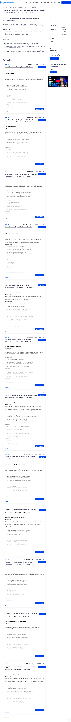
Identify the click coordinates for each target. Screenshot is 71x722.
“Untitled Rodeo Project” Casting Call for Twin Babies (21, 174)
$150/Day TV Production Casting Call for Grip (18, 562)
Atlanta (7, 176)
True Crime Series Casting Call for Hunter (17, 285)
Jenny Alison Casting (29, 392)
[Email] (66, 21)
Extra (22, 68)
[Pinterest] (59, 21)
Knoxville (8, 68)
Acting (30, 68)
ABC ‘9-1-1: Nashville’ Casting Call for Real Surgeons (21, 395)
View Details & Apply (39, 109)
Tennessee (12, 68)
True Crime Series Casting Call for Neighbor (18, 339)
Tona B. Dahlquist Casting (8, 12)
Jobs (6, 7)
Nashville (8, 397)
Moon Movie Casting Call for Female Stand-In (18, 227)
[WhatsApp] (63, 21)
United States (10, 7)
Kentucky (8, 228)
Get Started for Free (66, 2)
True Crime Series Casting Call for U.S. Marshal (19, 67)
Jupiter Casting (31, 64)
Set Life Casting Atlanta (28, 454)
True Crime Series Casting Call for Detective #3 (19, 120)
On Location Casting (29, 171)
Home (4, 7)
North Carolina (15, 7)
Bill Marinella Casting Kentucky (27, 224)
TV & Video (7, 64)
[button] (52, 2)
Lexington (12, 228)
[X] (55, 21)
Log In (59, 2)
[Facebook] (51, 21)
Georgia (10, 176)
